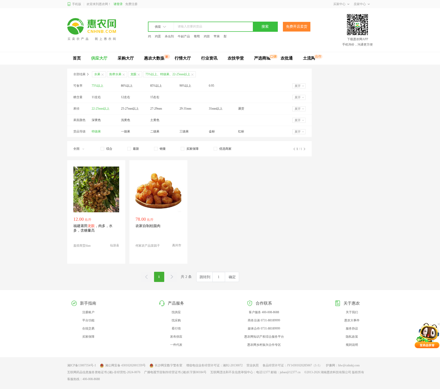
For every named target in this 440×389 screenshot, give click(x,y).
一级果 (125, 131)
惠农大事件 (352, 320)
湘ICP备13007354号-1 (81, 365)
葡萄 (197, 36)
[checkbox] (106, 148)
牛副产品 (184, 36)
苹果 (217, 36)
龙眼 (133, 74)
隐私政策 (352, 336)
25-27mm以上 (130, 108)
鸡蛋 (158, 36)
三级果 (184, 131)
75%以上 (97, 85)
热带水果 (115, 74)
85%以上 (156, 85)
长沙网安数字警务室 (168, 365)
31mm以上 (216, 108)
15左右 (154, 97)
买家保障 (88, 336)
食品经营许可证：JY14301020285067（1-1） (292, 365)
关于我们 (352, 312)
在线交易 (88, 328)
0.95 (211, 85)
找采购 (176, 320)
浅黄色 (125, 120)
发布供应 (176, 336)
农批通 (287, 58)
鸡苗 (207, 36)
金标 (212, 131)
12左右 (125, 97)
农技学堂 (236, 58)
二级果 (154, 131)
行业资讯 (209, 58)
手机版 (76, 4)
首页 (77, 58)
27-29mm (156, 108)
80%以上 (127, 85)
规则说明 (352, 345)
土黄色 (154, 120)
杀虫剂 (169, 36)
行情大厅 (183, 58)
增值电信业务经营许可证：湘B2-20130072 (214, 365)
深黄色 (96, 120)
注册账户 (88, 312)
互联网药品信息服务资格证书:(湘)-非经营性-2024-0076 (103, 372)
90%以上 (185, 85)
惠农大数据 (154, 58)
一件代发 (176, 345)
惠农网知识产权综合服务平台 (264, 336)
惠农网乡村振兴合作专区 (264, 345)
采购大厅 (126, 58)
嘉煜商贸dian (82, 245)
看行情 (176, 328)
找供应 (176, 312)
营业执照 (252, 365)
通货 (241, 108)
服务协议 (352, 328)
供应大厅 (99, 58)
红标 (241, 131)
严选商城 (262, 58)
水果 (97, 74)
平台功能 (88, 320)
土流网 (309, 58)
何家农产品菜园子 (147, 245)
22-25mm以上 (100, 108)
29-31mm (185, 108)
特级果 (96, 131)
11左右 (96, 97)
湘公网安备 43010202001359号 (125, 365)
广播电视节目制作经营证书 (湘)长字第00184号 (175, 372)
